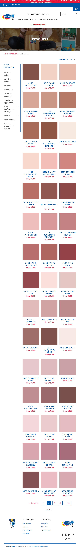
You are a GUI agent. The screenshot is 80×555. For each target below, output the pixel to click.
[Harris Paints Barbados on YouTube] (13, 5)
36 (68, 503)
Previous (34, 503)
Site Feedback (26, 533)
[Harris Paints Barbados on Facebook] (3, 5)
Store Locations (27, 523)
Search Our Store (27, 530)
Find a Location (8, 9)
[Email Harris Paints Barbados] (19, 5)
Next (48, 509)
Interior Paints (7, 74)
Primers (7, 86)
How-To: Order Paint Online (9, 126)
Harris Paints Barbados (14, 546)
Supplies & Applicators (25, 19)
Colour (44, 14)
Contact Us (20, 9)
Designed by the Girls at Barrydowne (38, 546)
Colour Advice (42, 19)
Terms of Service (45, 530)
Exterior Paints (7, 80)
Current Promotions (38, 25)
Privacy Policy (44, 523)
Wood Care (8, 90)
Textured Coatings (7, 95)
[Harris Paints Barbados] (8, 17)
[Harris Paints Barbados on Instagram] (6, 5)
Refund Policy (44, 527)
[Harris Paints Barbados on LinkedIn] (9, 5)
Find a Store (53, 19)
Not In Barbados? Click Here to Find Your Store (43, 9)
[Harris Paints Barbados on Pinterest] (16, 5)
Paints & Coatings (32, 14)
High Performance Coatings (9, 109)
